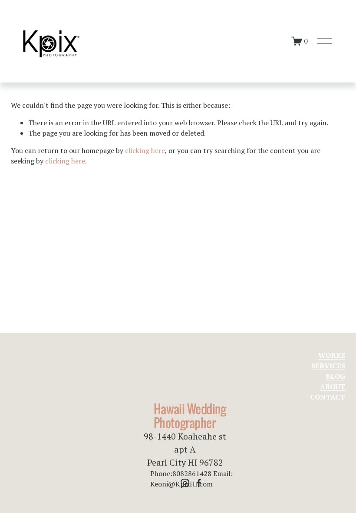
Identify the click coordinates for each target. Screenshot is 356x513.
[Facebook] (198, 483)
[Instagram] (185, 483)
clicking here (145, 150)
